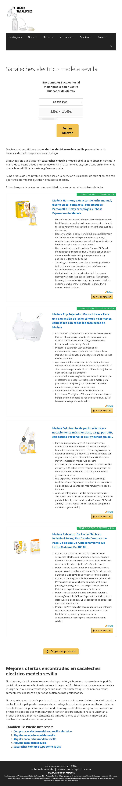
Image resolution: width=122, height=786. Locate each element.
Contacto (86, 769)
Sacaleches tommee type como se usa (37, 746)
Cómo (101, 37)
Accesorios (65, 37)
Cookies (61, 769)
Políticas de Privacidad (42, 769)
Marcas (46, 37)
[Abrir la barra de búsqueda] (111, 46)
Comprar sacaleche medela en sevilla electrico (43, 731)
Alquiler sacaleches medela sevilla (35, 739)
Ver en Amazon (67, 131)
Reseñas (84, 37)
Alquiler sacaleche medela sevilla (34, 735)
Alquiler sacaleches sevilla (30, 742)
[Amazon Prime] (109, 292)
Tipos (31, 37)
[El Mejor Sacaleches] (21, 19)
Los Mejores (15, 37)
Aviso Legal (73, 769)
